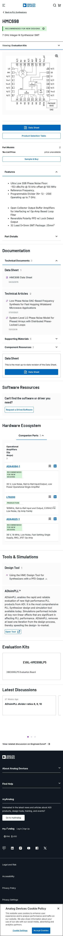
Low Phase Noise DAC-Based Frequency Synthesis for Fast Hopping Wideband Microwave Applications (31, 304)
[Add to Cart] (55, 466)
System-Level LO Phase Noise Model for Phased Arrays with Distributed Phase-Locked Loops (31, 321)
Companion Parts (30, 435)
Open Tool (10, 631)
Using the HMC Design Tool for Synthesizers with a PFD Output (27, 577)
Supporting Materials (18, 338)
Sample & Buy (31, 159)
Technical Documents (18, 260)
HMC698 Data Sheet (20, 277)
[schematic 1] (31, 83)
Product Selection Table (34, 136)
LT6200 (10, 497)
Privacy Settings (10, 899)
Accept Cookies (41, 930)
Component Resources (19, 347)
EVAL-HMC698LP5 (34, 662)
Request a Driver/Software (19, 409)
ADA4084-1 (13, 466)
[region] (31, 920)
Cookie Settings (20, 930)
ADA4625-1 (13, 519)
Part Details (11, 236)
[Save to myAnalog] (49, 466)
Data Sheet (33, 127)
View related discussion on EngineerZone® (24, 744)
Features (10, 171)
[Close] (58, 908)
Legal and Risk (9, 864)
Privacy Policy (9, 888)
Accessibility (8, 876)
